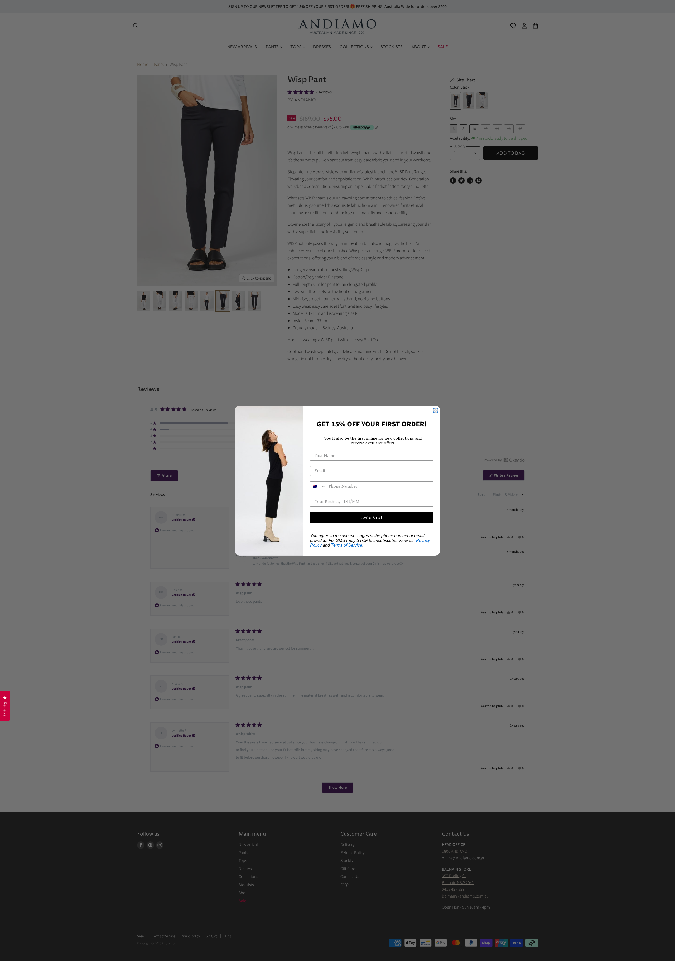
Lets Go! (371, 517)
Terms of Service (346, 545)
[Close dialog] (435, 410)
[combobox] (318, 486)
